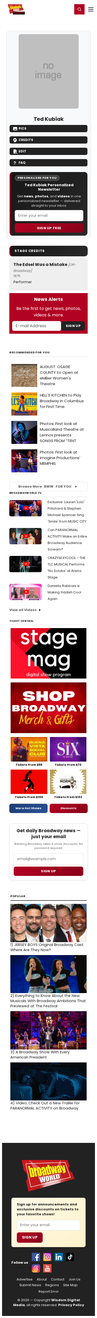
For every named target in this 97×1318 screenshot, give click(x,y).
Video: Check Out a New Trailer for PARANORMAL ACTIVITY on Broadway (45, 1105)
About (42, 1279)
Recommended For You (29, 352)
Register (52, 9)
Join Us (74, 1279)
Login (66, 9)
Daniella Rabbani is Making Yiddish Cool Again (64, 592)
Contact (57, 1279)
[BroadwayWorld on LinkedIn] (58, 1257)
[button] (79, 9)
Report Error (49, 1291)
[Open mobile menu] (91, 9)
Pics (22, 128)
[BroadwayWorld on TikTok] (70, 1257)
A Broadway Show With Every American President (40, 1054)
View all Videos (23, 609)
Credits (26, 140)
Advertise (25, 1279)
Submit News (30, 1285)
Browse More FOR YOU (44, 486)
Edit (22, 151)
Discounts (69, 808)
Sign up (48, 871)
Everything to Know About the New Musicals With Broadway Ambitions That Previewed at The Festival (48, 1001)
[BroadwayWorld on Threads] (36, 1268)
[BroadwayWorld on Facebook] (36, 1257)
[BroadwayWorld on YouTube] (47, 1268)
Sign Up (73, 325)
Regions (52, 1285)
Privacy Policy (71, 1304)
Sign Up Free (49, 228)
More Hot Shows (28, 808)
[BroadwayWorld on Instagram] (47, 1257)
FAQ (22, 162)
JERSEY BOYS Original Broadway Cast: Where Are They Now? (47, 947)
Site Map (70, 1285)
